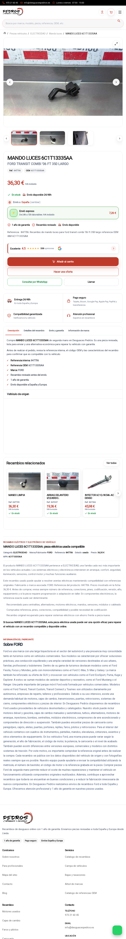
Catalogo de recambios (77, 856)
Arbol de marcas (74, 884)
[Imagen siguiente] (116, 82)
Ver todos (111, 463)
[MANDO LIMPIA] (24, 480)
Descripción (13, 330)
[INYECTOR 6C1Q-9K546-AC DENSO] (101, 480)
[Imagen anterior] (9, 82)
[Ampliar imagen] (116, 43)
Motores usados (11, 911)
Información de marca (78, 330)
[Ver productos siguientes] (118, 493)
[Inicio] (4, 33)
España (31, 202)
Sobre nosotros (10, 856)
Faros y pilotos (10, 929)
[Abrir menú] (120, 12)
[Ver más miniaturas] (119, 138)
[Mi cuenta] (102, 12)
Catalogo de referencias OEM (81, 893)
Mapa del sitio (9, 874)
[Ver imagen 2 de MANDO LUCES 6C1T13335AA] (52, 138)
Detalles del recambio (34, 330)
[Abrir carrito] (111, 12)
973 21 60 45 (72, 914)
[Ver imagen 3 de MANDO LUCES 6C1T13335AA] (81, 138)
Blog (4, 893)
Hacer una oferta (63, 271)
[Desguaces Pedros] (12, 11)
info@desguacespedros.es (79, 927)
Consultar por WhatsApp (34, 282)
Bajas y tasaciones (75, 874)
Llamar (91, 282)
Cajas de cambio (11, 920)
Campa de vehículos (76, 865)
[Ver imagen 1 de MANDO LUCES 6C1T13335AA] (24, 138)
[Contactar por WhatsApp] (117, 930)
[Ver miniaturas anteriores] (6, 138)
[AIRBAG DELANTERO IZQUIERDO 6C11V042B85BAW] (63, 480)
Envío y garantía (56, 330)
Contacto (7, 884)
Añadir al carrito (65, 261)
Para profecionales (12, 865)
